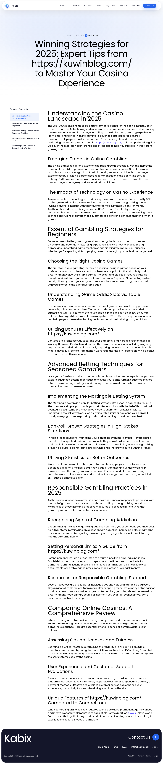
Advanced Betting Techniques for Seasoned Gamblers (25, 132)
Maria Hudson (93, 36)
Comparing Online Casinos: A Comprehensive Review (23, 147)
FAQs (125, 746)
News (115, 746)
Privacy (141, 756)
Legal (156, 756)
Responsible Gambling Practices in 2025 (25, 139)
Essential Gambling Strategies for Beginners (25, 124)
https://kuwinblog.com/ (109, 142)
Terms (148, 756)
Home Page (103, 746)
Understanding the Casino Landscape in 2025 (22, 117)
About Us (131, 756)
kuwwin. (132, 713)
